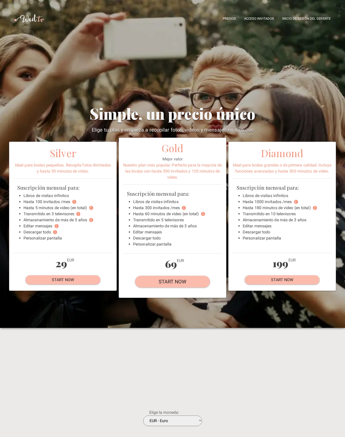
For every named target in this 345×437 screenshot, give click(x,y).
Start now (63, 279)
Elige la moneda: (164, 412)
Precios (229, 18)
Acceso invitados (259, 18)
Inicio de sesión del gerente (306, 18)
